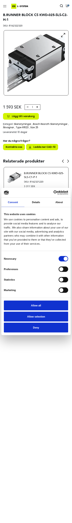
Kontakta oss (14, 147)
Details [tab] (36, 202)
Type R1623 (22, 127)
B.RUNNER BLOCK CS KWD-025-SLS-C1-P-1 (44, 175)
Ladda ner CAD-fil (44, 147)
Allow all (36, 305)
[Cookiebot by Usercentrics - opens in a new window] (53, 192)
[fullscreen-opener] (63, 35)
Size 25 (34, 127)
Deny (36, 327)
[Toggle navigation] (5, 6)
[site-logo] (20, 6)
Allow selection (36, 316)
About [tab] (59, 202)
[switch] (63, 269)
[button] (63, 161)
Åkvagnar (8, 127)
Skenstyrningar (22, 124)
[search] (61, 6)
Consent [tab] (13, 202)
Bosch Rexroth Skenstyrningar (50, 124)
